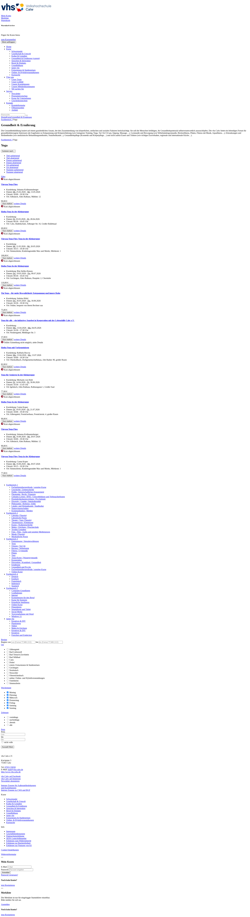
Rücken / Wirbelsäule (20, 548)
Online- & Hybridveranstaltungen (25, 72)
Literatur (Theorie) (19, 515)
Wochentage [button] (6, 688)
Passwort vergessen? (9, 875)
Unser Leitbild (17, 82)
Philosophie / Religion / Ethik (23, 504)
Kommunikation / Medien (22, 511)
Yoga (13, 544)
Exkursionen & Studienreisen (23, 70)
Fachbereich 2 (12, 513)
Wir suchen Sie (17, 89)
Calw (11, 660)
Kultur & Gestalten (19, 56)
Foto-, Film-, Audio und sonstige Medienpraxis (30, 532)
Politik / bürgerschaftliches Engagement (27, 492)
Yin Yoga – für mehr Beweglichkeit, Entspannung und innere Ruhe (30, 293)
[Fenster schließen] (2, 888)
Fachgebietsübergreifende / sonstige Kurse (28, 487)
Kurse (8, 117)
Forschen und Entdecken (21, 635)
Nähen (14, 626)
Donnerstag (14, 700)
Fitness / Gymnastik (19, 551)
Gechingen (13, 668)
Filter (3, 176)
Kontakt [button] (9, 103)
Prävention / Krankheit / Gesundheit (26, 562)
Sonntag (12, 708)
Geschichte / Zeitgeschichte (22, 490)
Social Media (16, 612)
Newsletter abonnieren (10, 781)
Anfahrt (14, 110)
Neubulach (13, 670)
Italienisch (15, 583)
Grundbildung (17, 65)
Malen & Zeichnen (19, 628)
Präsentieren (16, 607)
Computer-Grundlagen (20, 590)
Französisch (16, 581)
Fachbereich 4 (12, 574)
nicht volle (8, 742)
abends (12, 722)
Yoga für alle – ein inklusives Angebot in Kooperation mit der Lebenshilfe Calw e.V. (37, 320)
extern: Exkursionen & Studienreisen (24, 665)
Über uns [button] (10, 77)
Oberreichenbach (16, 675)
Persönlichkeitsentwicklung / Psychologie (28, 499)
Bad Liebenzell (15, 652)
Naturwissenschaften (20, 508)
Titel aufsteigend (13, 156)
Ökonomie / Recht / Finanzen (23, 494)
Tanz (13, 555)
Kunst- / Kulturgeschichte (22, 525)
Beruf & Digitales (18, 63)
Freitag (12, 703)
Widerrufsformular (8, 854)
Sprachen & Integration (21, 61)
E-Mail (4, 867)
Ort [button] (2, 645)
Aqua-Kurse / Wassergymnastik (24, 558)
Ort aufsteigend (12, 165)
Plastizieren (16, 623)
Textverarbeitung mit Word (22, 614)
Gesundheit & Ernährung (25, 58)
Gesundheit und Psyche (21, 567)
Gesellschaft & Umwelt (21, 54)
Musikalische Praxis (19, 536)
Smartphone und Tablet (21, 609)
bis (37, 642)
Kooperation (16, 560)
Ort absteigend (12, 167)
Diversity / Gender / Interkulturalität (26, 501)
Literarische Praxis (19, 518)
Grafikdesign (16, 593)
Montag (12, 692)
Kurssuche (15, 75)
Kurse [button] (8, 49)
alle (11, 725)
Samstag (12, 705)
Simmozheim (14, 683)
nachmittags (14, 720)
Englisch (15, 579)
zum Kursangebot (8, 39)
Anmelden (6, 872)
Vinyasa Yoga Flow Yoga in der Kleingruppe (20, 239)
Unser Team (16, 79)
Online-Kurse (17, 572)
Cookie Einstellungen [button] (10, 850)
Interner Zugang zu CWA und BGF (15, 790)
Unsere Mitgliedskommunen (23, 86)
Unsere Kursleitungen (20, 84)
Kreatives (15, 633)
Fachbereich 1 (12, 485)
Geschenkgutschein (19, 101)
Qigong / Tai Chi (18, 546)
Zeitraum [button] (4, 712)
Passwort (4, 869)
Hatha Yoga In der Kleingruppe (15, 212)
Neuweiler (13, 673)
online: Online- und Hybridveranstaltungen (27, 678)
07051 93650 (10, 767)
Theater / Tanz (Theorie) (21, 520)
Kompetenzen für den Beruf (23, 598)
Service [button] (9, 91)
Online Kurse (17, 605)
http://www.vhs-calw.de (11, 772)
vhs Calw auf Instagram (11, 779)
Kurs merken (7, 204)
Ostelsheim (13, 681)
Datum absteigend (13, 163)
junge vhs (15, 68)
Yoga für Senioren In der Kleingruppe (18, 375)
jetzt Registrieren (8, 885)
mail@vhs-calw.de (15, 769)
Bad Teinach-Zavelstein (19, 655)
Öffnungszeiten (17, 108)
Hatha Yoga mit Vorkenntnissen (15, 347)
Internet (14, 595)
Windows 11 (16, 616)
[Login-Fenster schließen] (2, 857)
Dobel (11, 662)
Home (8, 47)
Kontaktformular (18, 105)
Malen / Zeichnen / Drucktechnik (25, 527)
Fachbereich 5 (12, 588)
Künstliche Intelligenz (20, 602)
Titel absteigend (12, 158)
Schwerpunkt (16, 51)
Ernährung (15, 565)
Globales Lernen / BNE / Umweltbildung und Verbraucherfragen (38, 497)
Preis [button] (3, 729)
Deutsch (14, 576)
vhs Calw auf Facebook (11, 776)
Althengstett (14, 649)
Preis (3, 732)
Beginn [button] (4, 640)
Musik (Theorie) (18, 534)
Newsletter (15, 93)
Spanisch (15, 586)
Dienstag (13, 695)
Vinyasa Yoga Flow (9, 184)
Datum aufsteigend (14, 160)
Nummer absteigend (14, 172)
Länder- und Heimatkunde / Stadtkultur (27, 506)
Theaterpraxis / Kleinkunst (22, 522)
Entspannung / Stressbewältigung (25, 541)
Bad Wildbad (14, 657)
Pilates (14, 553)
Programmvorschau (19, 96)
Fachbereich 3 (7, 119)
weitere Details (20, 203)
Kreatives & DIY (18, 621)
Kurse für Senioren (19, 600)
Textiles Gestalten (18, 529)
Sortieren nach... (8, 151)
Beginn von (6, 642)
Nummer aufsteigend (14, 170)
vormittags (14, 717)
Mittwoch (13, 698)
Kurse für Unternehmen (21, 98)
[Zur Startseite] (27, 13)
